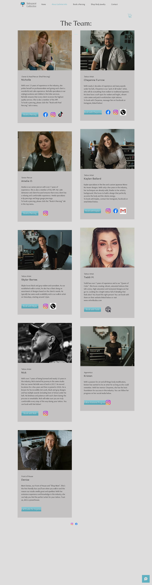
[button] (130, 16)
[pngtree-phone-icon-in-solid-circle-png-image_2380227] (123, 112)
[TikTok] (60, 114)
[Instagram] (53, 114)
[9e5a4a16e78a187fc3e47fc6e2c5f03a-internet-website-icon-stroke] (108, 309)
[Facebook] (45, 114)
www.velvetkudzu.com (93, 300)
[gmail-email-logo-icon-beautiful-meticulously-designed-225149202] (123, 211)
